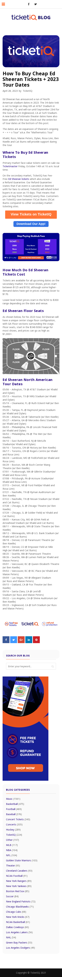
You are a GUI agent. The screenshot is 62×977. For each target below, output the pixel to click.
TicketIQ (27, 90)
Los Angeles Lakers (19, 932)
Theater (13, 865)
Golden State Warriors (21, 860)
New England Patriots (20, 901)
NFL (11, 855)
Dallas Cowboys (17, 927)
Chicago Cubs (16, 911)
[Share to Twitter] (13, 642)
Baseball (14, 814)
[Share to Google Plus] (21, 642)
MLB (12, 845)
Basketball (15, 804)
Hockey (13, 829)
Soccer (12, 896)
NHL (11, 937)
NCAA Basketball (18, 922)
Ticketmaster (10, 166)
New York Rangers (19, 881)
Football (14, 809)
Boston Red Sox (17, 891)
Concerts (14, 824)
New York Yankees (19, 886)
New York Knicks (17, 916)
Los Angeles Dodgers (20, 947)
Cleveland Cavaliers (19, 870)
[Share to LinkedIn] (28, 642)
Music (13, 798)
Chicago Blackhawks (20, 906)
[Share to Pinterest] (36, 642)
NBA (12, 850)
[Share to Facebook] (6, 642)
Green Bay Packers (19, 942)
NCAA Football (17, 875)
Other (12, 839)
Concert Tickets (18, 819)
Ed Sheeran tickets (18, 179)
